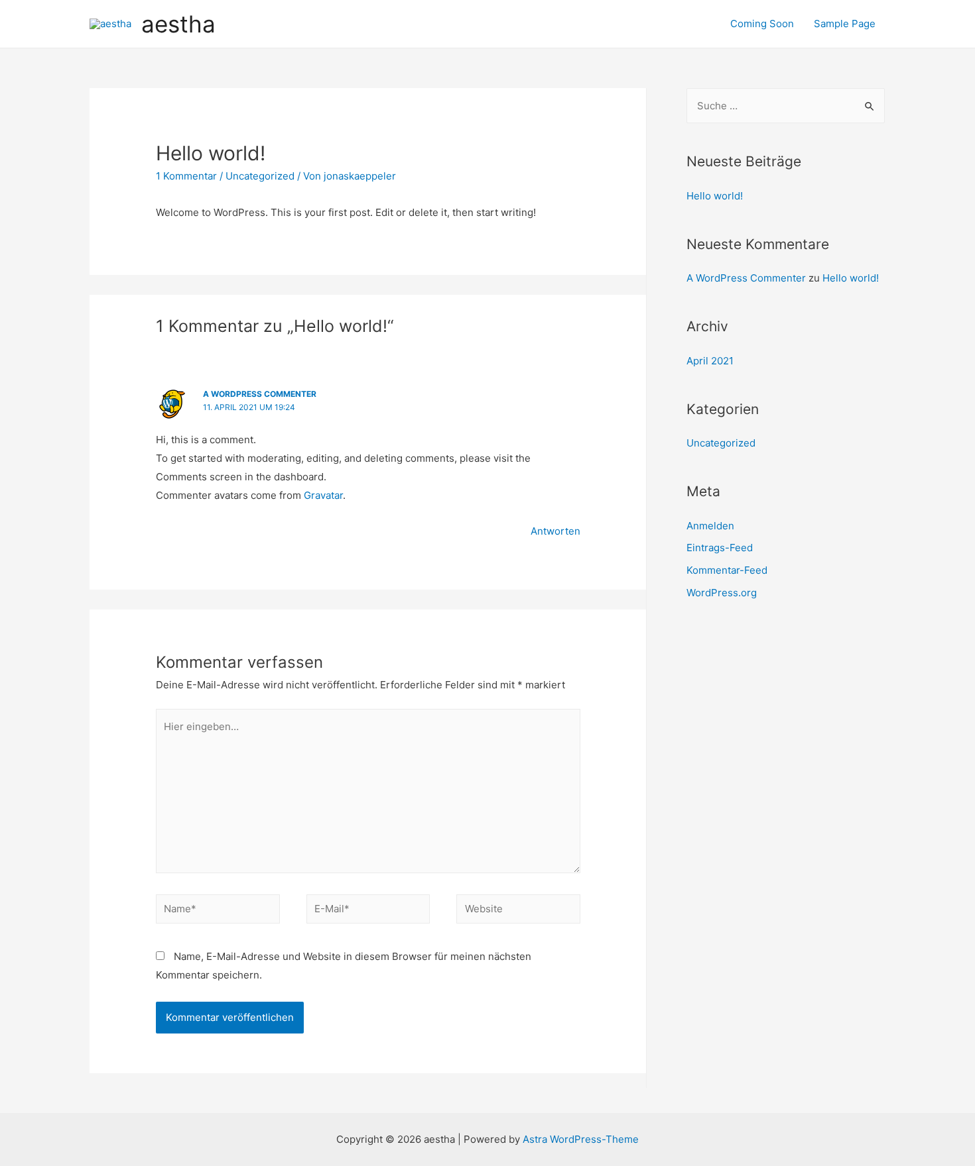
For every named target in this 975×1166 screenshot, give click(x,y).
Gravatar (323, 495)
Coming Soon (762, 23)
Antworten (555, 531)
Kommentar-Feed (726, 570)
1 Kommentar (186, 176)
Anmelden (710, 525)
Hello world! (714, 195)
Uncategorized (260, 176)
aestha (178, 24)
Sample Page (845, 23)
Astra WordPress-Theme (581, 1139)
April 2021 (710, 360)
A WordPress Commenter (259, 394)
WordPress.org (721, 592)
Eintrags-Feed (719, 547)
